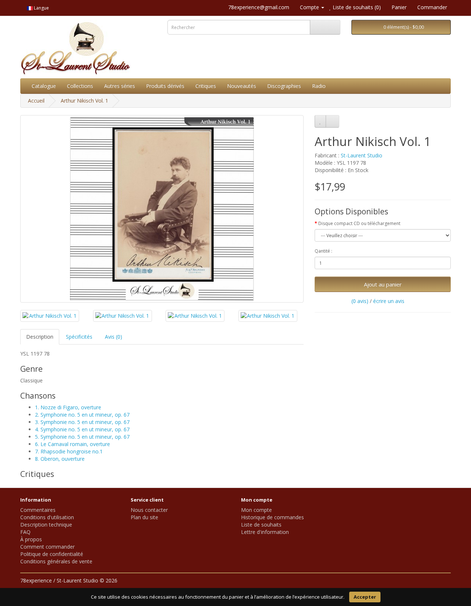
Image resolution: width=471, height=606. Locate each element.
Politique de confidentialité (51, 553)
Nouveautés (241, 85)
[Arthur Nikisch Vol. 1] (162, 209)
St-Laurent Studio (361, 155)
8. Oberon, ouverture (60, 458)
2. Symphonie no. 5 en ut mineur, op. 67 (82, 414)
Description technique (46, 524)
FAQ (25, 531)
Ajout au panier (383, 284)
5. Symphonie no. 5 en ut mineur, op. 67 (82, 436)
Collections (80, 85)
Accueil (36, 100)
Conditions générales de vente (56, 561)
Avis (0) (113, 336)
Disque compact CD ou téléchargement (359, 223)
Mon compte (256, 509)
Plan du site (144, 517)
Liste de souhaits (261, 524)
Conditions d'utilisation (47, 517)
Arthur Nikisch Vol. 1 (84, 100)
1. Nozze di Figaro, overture (68, 407)
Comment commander (47, 546)
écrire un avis (388, 300)
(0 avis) (359, 300)
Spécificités (79, 336)
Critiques (205, 85)
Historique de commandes (272, 517)
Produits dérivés (165, 85)
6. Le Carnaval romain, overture (72, 444)
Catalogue (44, 85)
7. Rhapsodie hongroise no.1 (69, 451)
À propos (31, 539)
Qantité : (323, 251)
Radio (319, 85)
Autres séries (119, 85)
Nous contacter (149, 509)
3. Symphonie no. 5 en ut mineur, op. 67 (82, 421)
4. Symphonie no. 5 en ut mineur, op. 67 (82, 429)
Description (39, 336)
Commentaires (38, 509)
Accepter (365, 596)
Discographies (284, 85)
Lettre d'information (265, 531)
